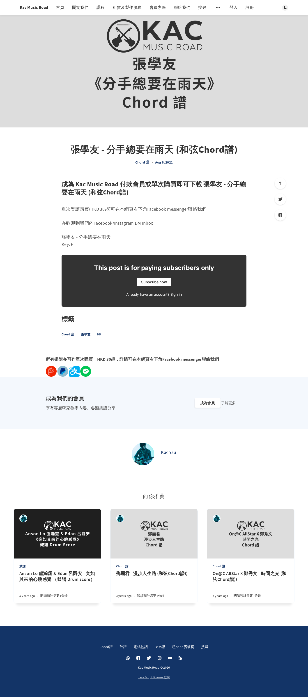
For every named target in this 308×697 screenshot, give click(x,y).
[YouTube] (170, 658)
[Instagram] (159, 658)
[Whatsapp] (128, 658)
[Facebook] (280, 215)
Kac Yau (168, 452)
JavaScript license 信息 (154, 677)
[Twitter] (280, 199)
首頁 (60, 7)
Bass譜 (160, 646)
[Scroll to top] (280, 183)
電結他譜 (140, 646)
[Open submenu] (218, 7)
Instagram (124, 223)
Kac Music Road (34, 7)
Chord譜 (106, 646)
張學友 (85, 334)
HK (99, 334)
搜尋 (202, 7)
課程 (101, 7)
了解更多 (228, 403)
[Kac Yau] (143, 454)
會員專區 (157, 7)
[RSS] (180, 658)
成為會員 (207, 403)
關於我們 (80, 7)
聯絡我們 (182, 7)
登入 (234, 7)
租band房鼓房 (183, 646)
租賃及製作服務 (127, 7)
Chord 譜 (142, 162)
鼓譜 (22, 566)
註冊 (250, 7)
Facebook (103, 223)
